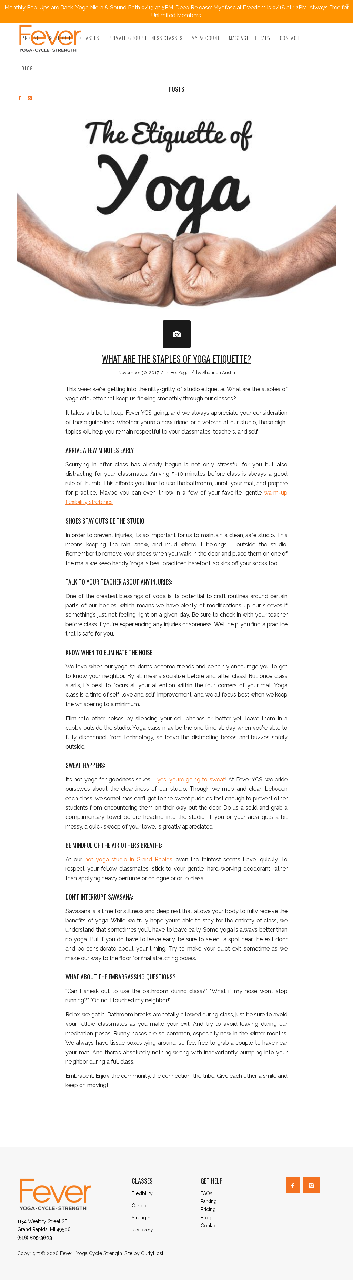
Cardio (139, 1205)
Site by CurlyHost (143, 1253)
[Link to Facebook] (19, 98)
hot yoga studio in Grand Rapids (128, 859)
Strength (141, 1217)
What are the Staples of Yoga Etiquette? (176, 358)
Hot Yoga (179, 372)
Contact (209, 1225)
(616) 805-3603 (34, 1237)
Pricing (208, 1209)
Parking (209, 1201)
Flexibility (142, 1193)
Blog (206, 1217)
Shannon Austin (218, 372)
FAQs (206, 1193)
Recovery (142, 1229)
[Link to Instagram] (29, 98)
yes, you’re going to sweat (191, 779)
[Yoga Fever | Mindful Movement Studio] (177, 334)
